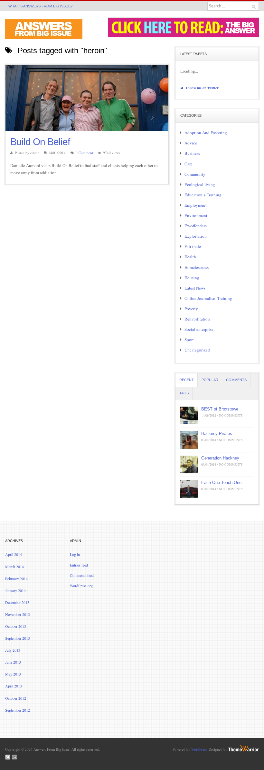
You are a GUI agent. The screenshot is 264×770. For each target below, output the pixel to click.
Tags (184, 393)
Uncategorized (197, 350)
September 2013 (17, 638)
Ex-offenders (195, 226)
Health (190, 257)
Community (194, 174)
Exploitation (195, 236)
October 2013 (15, 626)
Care (188, 164)
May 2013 (13, 673)
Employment (195, 205)
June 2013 (13, 662)
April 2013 (13, 685)
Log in (75, 554)
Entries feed (79, 565)
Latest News (194, 288)
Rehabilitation (197, 319)
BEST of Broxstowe (219, 409)
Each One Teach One (221, 482)
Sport (189, 339)
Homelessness (196, 267)
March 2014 (14, 566)
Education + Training (203, 195)
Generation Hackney (220, 458)
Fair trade (192, 246)
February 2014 (16, 578)
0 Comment (84, 152)
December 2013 (17, 602)
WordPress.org (81, 585)
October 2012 (15, 698)
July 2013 (12, 650)
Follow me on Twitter (202, 88)
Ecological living (199, 184)
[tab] (186, 380)
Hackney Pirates (216, 433)
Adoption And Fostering (205, 132)
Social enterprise (198, 329)
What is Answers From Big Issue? (40, 6)
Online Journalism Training (208, 298)
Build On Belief (40, 141)
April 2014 (13, 554)
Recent (186, 380)
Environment (195, 215)
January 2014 (15, 590)
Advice (190, 143)
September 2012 (17, 710)
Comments (236, 380)
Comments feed (82, 575)
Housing (191, 278)
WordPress (199, 749)
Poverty (191, 308)
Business (192, 153)
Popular (210, 380)
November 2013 (17, 614)
